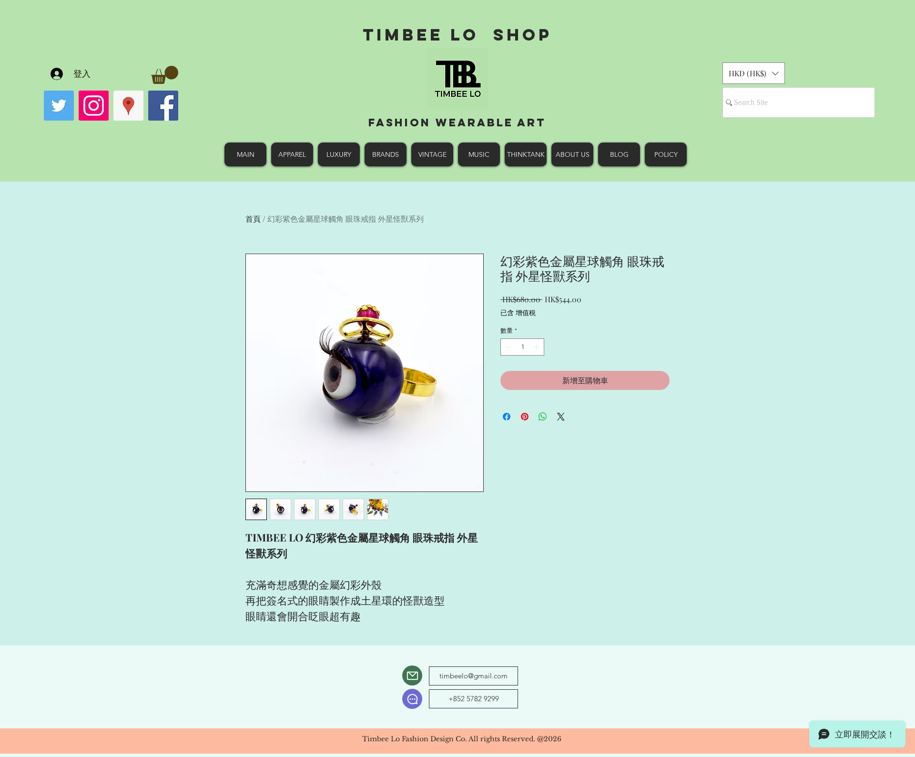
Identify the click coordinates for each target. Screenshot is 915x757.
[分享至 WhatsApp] (543, 416)
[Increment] (537, 347)
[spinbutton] (522, 347)
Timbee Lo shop (457, 34)
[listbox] (753, 73)
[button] (164, 75)
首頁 (253, 219)
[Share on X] (561, 416)
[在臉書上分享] (506, 416)
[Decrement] (507, 347)
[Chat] (412, 699)
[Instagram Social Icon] (94, 106)
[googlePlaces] (128, 106)
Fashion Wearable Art (457, 122)
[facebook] (163, 106)
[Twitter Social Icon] (59, 106)
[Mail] (412, 675)
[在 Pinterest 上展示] (524, 416)
